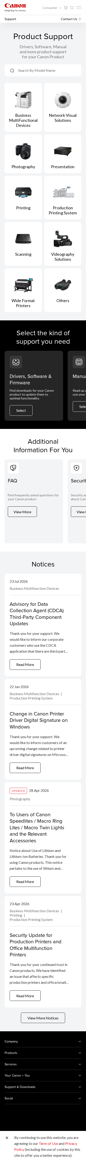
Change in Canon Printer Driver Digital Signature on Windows (39, 720)
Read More (25, 664)
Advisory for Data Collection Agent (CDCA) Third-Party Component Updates (37, 613)
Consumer (50, 8)
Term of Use (48, 1143)
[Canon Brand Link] (15, 7)
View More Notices (43, 1018)
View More (22, 512)
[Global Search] (72, 8)
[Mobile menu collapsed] (78, 7)
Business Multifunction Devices (34, 588)
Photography (20, 799)
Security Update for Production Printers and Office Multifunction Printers (35, 944)
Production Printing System (31, 698)
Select (21, 410)
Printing (16, 915)
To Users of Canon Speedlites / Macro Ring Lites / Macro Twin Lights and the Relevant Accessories (37, 827)
